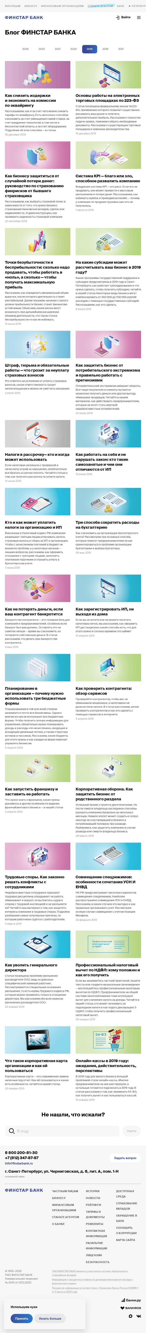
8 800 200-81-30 (21, 1152)
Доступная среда (125, 1193)
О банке (120, 6)
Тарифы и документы (95, 1214)
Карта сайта (125, 1240)
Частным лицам (13, 6)
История (92, 1191)
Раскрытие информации (96, 1245)
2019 (90, 49)
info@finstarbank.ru (19, 1163)
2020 (73, 49)
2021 (57, 49)
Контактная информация (96, 1233)
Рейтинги (93, 1205)
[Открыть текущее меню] (138, 17)
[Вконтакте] (138, 1316)
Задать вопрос (125, 1158)
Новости (93, 1198)
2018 (105, 49)
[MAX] (130, 1316)
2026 (25, 49)
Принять (21, 1319)
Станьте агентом (100, 6)
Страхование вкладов (126, 1206)
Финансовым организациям (62, 6)
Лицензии (94, 1255)
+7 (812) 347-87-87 (21, 1157)
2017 (121, 49)
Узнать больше (50, 1319)
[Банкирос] (130, 1308)
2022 (42, 49)
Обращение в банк (126, 1218)
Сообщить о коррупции (126, 1230)
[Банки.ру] (131, 1300)
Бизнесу (31, 6)
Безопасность (98, 1262)
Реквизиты (94, 1224)
